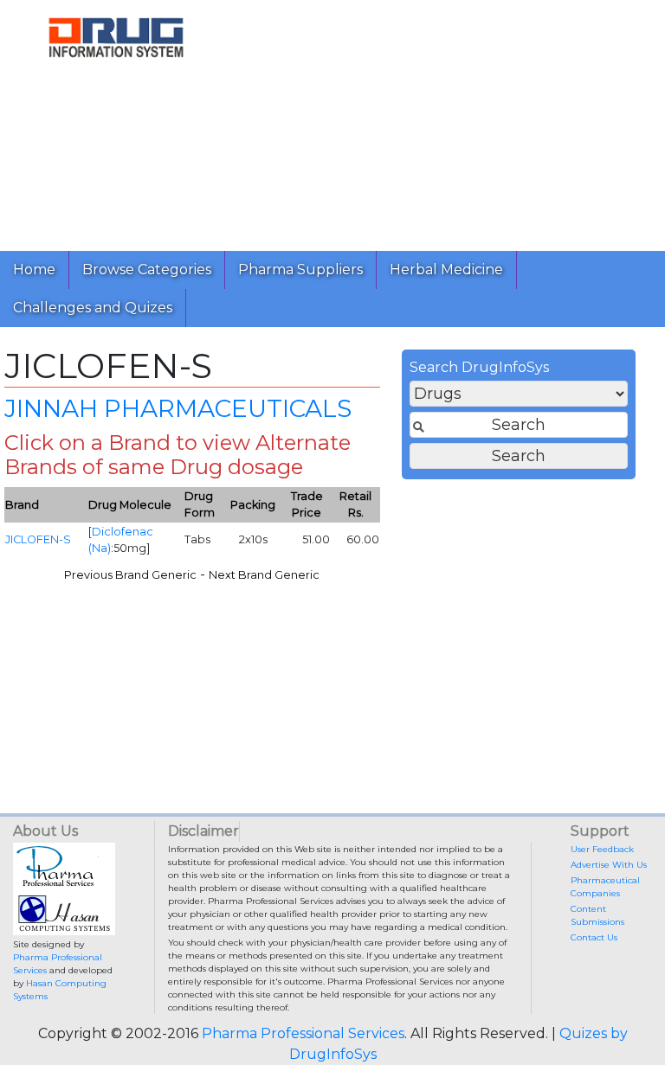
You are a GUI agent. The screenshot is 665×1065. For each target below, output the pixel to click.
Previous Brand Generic (130, 574)
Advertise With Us (609, 864)
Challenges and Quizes (92, 307)
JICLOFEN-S (38, 539)
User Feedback (602, 849)
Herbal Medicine (446, 269)
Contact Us (594, 937)
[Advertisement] (448, 121)
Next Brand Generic (264, 574)
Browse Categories (146, 269)
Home (34, 269)
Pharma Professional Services (303, 1033)
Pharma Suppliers (300, 269)
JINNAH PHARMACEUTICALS (178, 408)
